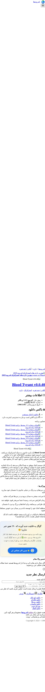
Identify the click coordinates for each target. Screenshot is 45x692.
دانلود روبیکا (35, 602)
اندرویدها (36, 2)
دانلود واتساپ (35, 604)
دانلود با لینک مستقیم (30, 415)
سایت (30, 612)
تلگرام (40, 594)
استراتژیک (28, 390)
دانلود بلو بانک (35, 598)
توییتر (21, 594)
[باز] (43, 5)
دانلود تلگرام (35, 600)
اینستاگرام (30, 594)
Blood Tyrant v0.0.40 (28, 385)
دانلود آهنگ (36, 608)
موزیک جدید (36, 606)
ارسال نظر (19, 586)
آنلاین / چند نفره (25, 369)
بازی (35, 369)
